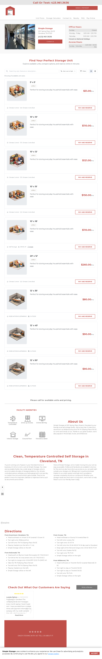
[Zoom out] (2, 490)
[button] (7, 36)
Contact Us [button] (50, 41)
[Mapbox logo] (5, 523)
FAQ (83, 18)
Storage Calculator (53, 18)
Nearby (76, 18)
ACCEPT (94, 653)
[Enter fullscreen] (2, 494)
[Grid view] (95, 71)
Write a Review (87, 587)
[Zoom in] (2, 487)
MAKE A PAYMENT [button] (82, 8)
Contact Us (67, 18)
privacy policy (53, 654)
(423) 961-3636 (45, 37)
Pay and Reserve (85, 108)
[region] (51, 505)
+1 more (30, 247)
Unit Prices (40, 18)
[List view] (91, 71)
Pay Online (91, 18)
